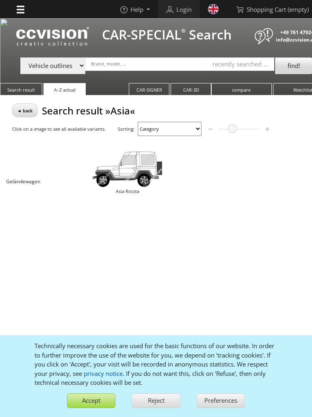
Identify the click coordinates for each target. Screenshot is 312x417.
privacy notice (103, 373)
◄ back (24, 111)
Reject (156, 400)
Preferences (220, 400)
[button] (20, 8)
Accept (91, 400)
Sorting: (126, 129)
